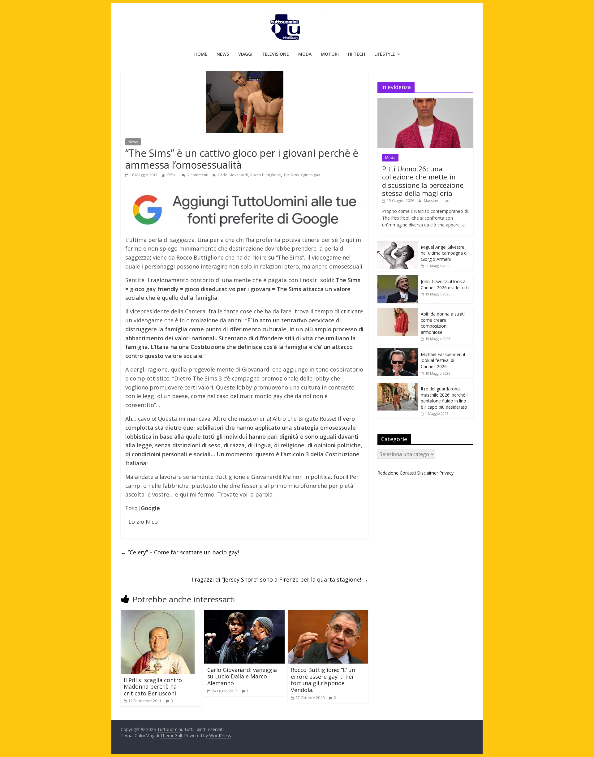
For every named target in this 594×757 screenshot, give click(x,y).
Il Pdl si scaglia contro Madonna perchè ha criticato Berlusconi (153, 686)
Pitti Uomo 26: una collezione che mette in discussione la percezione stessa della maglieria (422, 181)
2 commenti (197, 175)
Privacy (446, 473)
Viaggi (245, 54)
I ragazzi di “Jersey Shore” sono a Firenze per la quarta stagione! (280, 579)
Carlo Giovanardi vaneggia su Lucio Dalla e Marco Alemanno (242, 676)
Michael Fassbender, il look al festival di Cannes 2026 (443, 360)
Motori (330, 54)
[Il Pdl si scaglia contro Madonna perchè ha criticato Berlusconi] (158, 613)
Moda (305, 54)
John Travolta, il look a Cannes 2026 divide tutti (445, 284)
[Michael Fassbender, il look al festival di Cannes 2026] (397, 352)
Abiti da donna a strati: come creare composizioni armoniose (443, 323)
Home (200, 54)
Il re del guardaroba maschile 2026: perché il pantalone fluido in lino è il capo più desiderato (444, 398)
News (223, 54)
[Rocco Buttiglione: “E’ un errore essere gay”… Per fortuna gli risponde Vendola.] (328, 613)
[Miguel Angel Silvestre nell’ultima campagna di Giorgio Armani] (397, 244)
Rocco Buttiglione (265, 175)
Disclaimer (427, 473)
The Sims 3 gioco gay (301, 175)
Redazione (387, 473)
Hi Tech (356, 54)
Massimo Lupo (437, 200)
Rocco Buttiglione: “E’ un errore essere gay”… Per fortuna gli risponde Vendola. (323, 680)
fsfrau (173, 175)
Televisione (275, 54)
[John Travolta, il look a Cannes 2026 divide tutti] (397, 279)
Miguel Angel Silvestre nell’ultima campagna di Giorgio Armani (444, 253)
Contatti (408, 473)
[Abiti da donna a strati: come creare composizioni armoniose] (397, 311)
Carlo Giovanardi (233, 175)
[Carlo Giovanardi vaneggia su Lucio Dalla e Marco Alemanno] (244, 613)
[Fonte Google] (244, 210)
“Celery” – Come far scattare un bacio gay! (180, 552)
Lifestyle (384, 54)
